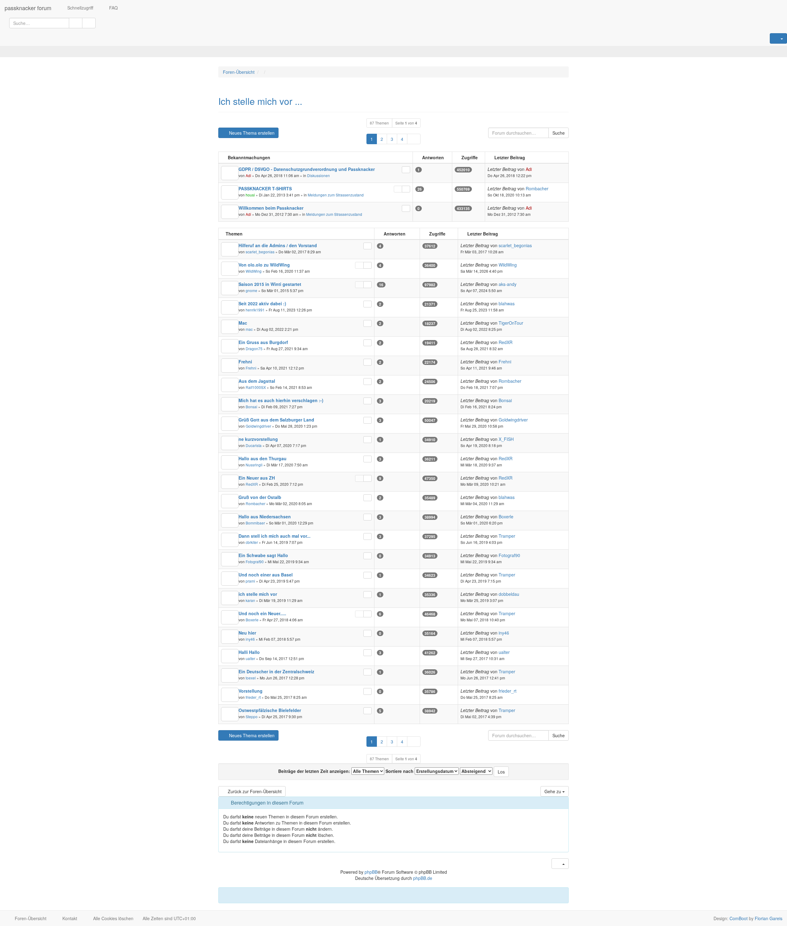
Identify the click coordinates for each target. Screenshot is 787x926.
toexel (251, 677)
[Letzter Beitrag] (406, 169)
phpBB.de (422, 878)
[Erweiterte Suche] (89, 23)
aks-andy (507, 284)
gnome (251, 290)
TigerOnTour (511, 323)
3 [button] (392, 139)
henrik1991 (255, 309)
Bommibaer (255, 522)
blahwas (507, 303)
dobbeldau (509, 594)
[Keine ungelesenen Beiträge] (230, 173)
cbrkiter (252, 542)
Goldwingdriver (258, 426)
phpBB (371, 872)
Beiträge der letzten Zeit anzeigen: (314, 771)
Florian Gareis (768, 918)
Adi (248, 175)
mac (249, 329)
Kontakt (69, 918)
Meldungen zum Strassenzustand (336, 194)
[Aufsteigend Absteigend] (476, 771)
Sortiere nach (400, 771)
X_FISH (506, 439)
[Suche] (75, 23)
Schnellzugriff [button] (79, 8)
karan (250, 600)
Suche (558, 133)
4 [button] (402, 139)
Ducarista (254, 445)
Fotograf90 (255, 561)
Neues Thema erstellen (251, 133)
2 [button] (382, 139)
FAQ (113, 8)
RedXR (505, 342)
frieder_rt (253, 697)
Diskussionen (318, 175)
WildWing (254, 271)
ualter (250, 658)
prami (250, 581)
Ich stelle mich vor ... (260, 101)
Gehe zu (553, 791)
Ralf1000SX (256, 387)
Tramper (507, 536)
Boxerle (506, 516)
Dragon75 (254, 348)
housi (250, 194)
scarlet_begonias (260, 251)
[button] (414, 139)
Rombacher (537, 188)
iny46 (250, 639)
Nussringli (254, 464)
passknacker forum (28, 8)
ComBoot (739, 918)
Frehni (251, 367)
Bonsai (251, 406)
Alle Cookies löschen (112, 918)
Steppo (252, 716)
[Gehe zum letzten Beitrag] (535, 169)
